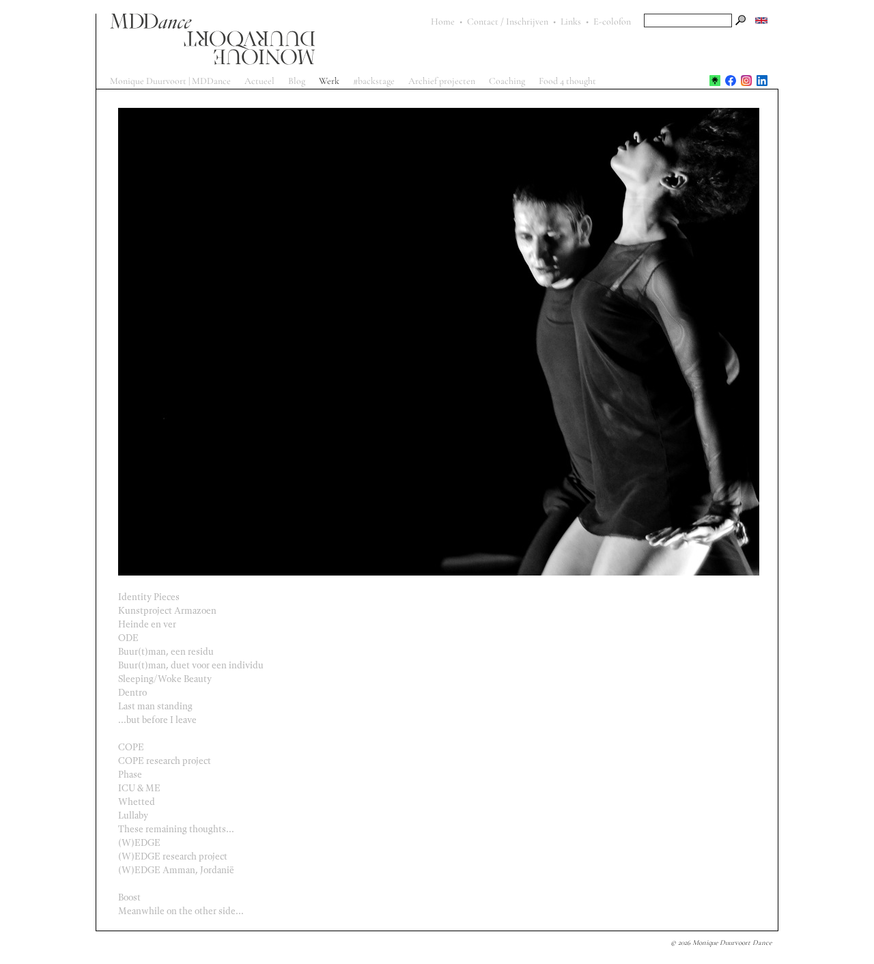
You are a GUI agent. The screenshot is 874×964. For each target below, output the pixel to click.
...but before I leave (153, 720)
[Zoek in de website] (741, 20)
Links (571, 21)
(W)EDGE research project (168, 856)
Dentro (128, 692)
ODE (124, 638)
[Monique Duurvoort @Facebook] (730, 80)
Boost (125, 897)
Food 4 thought (567, 81)
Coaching (507, 81)
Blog (296, 81)
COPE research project (160, 761)
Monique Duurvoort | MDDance (170, 81)
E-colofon (612, 21)
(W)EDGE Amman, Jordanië (172, 870)
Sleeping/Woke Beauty (161, 679)
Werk (329, 81)
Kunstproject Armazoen (163, 610)
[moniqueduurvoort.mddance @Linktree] (715, 80)
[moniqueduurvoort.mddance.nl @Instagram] (746, 80)
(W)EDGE (135, 843)
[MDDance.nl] (263, 39)
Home (443, 21)
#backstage (374, 81)
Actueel (259, 81)
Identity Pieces (145, 597)
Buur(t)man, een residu (162, 651)
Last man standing (151, 706)
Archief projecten (441, 81)
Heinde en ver (143, 624)
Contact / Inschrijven (507, 21)
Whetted (132, 802)
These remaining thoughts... (172, 829)
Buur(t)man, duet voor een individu (187, 665)
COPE (127, 747)
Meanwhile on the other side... (177, 911)
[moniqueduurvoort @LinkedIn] (762, 80)
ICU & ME (135, 788)
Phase (126, 774)
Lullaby (129, 815)
